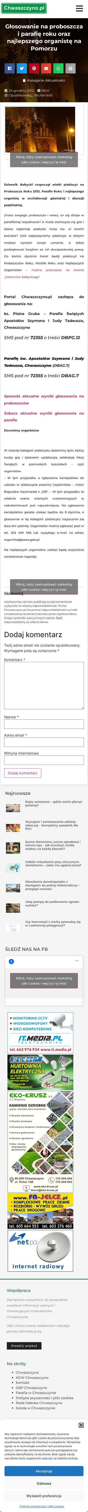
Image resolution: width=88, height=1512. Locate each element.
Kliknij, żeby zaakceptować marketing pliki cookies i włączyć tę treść (44, 159)
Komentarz (14, 659)
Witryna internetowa (21, 753)
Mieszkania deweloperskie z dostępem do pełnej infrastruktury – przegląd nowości (52, 885)
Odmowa (44, 1483)
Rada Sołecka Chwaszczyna (39, 1403)
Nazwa (11, 717)
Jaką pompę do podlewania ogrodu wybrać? (52, 903)
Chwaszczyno (27, 1372)
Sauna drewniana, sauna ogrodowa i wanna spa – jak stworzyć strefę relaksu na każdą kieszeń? (53, 845)
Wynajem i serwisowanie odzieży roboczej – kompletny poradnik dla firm (51, 825)
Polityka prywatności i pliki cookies (42, 1506)
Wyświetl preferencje (44, 1496)
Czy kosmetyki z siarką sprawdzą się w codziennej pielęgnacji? (53, 923)
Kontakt (22, 1382)
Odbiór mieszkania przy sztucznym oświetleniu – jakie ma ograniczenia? (53, 863)
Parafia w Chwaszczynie (36, 1393)
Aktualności (55, 80)
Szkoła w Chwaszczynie (35, 1408)
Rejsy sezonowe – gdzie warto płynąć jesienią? (53, 803)
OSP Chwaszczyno (31, 1388)
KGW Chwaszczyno (32, 1377)
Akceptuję (44, 1471)
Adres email (15, 735)
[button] (81, 1425)
